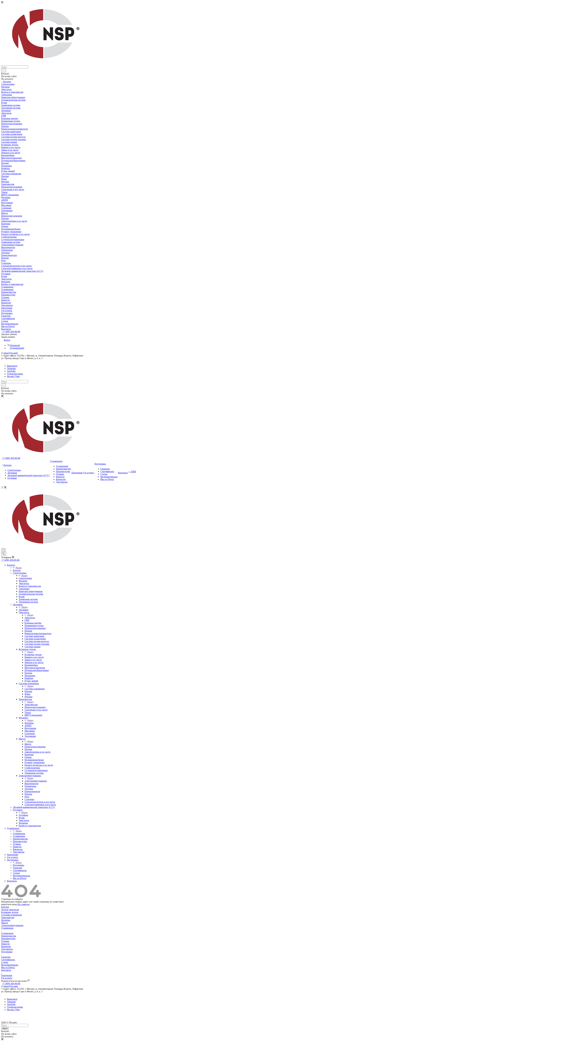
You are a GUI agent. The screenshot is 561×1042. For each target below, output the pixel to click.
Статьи (4, 962)
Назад (19, 567)
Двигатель (30, 617)
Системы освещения (11, 915)
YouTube (11, 371)
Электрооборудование (36, 781)
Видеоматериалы (9, 965)
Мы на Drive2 (8, 967)
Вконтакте (12, 366)
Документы (7, 949)
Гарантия (5, 957)
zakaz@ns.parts (10, 353)
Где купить (6, 978)
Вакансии (6, 946)
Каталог (17, 570)
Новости (5, 944)
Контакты (6, 970)
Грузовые (23, 815)
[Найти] (3, 70)
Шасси (28, 744)
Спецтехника (25, 578)
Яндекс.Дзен (13, 376)
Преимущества (8, 936)
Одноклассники (15, 373)
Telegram (11, 368)
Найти (5, 1028)
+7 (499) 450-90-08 (11, 331)
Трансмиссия (31, 704)
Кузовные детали (33, 654)
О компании (19, 833)
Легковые (23, 610)
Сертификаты (8, 959)
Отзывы (5, 941)
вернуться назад (9, 904)
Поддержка (18, 865)
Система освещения (34, 689)
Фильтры (29, 723)
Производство (8, 938)
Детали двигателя (10, 909)
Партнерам (6, 975)
